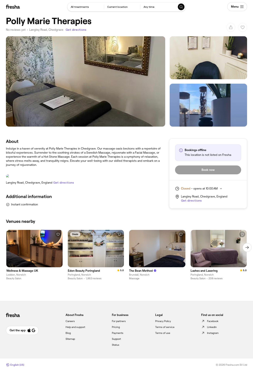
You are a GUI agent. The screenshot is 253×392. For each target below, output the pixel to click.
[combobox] (85, 7)
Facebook (212, 321)
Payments (117, 332)
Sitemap (70, 338)
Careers (70, 321)
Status (115, 344)
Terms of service (164, 327)
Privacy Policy (163, 321)
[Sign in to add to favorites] (58, 234)
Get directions (76, 29)
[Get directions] (84, 176)
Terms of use (162, 332)
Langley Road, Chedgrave (46, 29)
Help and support (75, 327)
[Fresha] (13, 6)
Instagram (213, 332)
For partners (119, 321)
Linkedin (212, 327)
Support (116, 338)
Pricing (116, 327)
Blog (68, 332)
